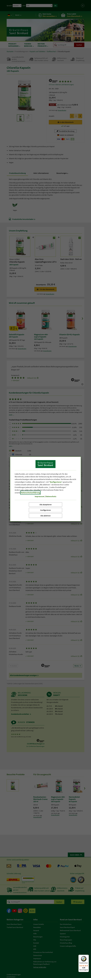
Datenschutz (51, 496)
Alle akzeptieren (46, 504)
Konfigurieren (45, 510)
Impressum (39, 496)
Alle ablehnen (45, 516)
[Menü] (87, 956)
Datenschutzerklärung (30, 492)
